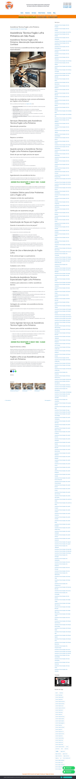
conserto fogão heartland (59, 727)
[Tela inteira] (69, 685)
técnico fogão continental (59, 764)
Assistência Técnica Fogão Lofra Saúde (62, 273)
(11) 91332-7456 (67, 6)
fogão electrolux (66, 755)
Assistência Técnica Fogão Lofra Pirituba (63, 314)
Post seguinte (48, 400)
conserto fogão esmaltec (59, 718)
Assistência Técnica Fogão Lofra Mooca (62, 384)
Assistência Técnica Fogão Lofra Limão (62, 394)
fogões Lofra (28, 103)
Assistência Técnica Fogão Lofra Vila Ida (62, 144)
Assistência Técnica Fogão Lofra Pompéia (63, 309)
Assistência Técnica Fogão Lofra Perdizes (63, 318)
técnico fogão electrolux (59, 766)
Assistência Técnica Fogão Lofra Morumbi (63, 379)
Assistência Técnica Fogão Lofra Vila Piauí (63, 41)
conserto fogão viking (59, 744)
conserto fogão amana (59, 697)
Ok (61, 777)
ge (60, 758)
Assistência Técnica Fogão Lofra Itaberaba (63, 551)
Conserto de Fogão (14, 29)
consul (67, 746)
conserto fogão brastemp (59, 703)
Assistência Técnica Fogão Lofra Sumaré (63, 268)
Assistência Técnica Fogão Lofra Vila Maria (63, 118)
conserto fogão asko (59, 699)
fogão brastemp (58, 753)
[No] (74, 777)
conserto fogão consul (59, 705)
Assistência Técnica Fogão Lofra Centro (62, 649)
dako (62, 748)
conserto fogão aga (58, 695)
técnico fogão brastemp (59, 760)
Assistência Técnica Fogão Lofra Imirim (62, 562)
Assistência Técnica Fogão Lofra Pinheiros (63, 316)
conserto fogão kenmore (59, 733)
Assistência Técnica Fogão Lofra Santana (63, 282)
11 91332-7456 (42, 17)
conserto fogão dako (59, 712)
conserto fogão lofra (59, 735)
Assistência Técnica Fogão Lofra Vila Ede (63, 182)
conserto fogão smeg (59, 740)
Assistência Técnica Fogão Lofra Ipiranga (63, 553)
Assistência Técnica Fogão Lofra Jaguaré (63, 541)
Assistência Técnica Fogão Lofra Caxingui (63, 651)
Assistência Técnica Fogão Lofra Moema (62, 386)
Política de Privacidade (68, 777)
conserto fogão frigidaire (59, 720)
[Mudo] (68, 685)
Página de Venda (50, 774)
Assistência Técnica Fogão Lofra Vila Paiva (63, 60)
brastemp (61, 692)
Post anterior (8, 400)
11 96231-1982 (53, 17)
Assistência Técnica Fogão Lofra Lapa (62, 410)
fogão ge (57, 758)
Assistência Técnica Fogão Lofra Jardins (62, 412)
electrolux (66, 748)
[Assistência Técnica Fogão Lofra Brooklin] (27, 386)
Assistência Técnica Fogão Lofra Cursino (63, 590)
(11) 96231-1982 (67, 7)
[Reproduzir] (56, 685)
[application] (63, 681)
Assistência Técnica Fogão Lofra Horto (62, 571)
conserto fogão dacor (59, 710)
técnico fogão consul (59, 762)
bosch (56, 692)
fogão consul (65, 753)
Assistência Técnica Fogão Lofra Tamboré (63, 259)
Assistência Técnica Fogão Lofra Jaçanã (62, 543)
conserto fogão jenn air (59, 731)
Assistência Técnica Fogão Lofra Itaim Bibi (63, 549)
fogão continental (58, 755)
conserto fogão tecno (59, 742)
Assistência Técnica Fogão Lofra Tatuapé (63, 257)
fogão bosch (63, 751)
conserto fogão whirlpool (59, 746)
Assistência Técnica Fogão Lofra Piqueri (62, 320)
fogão (57, 751)
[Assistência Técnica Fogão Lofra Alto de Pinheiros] (15, 386)
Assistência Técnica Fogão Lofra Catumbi (63, 653)
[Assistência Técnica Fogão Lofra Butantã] (39, 386)
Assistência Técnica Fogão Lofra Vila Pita (63, 32)
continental (57, 748)
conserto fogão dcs (58, 714)
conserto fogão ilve (58, 729)
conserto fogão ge (58, 725)
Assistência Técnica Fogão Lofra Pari (62, 357)
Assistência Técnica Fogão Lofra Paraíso (62, 363)
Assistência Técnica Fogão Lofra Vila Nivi (63, 73)
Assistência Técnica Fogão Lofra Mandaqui (63, 392)
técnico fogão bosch (66, 758)
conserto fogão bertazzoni (60, 701)
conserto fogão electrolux (59, 716)
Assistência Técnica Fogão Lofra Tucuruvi (63, 251)
